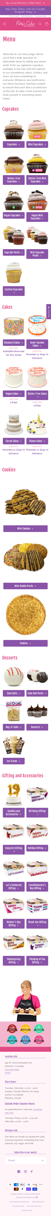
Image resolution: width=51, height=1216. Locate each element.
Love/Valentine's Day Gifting (37, 887)
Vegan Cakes (12, 393)
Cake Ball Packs (35, 693)
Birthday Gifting (37, 811)
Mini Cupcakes (35, 144)
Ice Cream (12, 761)
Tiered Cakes (12, 441)
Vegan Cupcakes (12, 215)
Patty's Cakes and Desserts (29, 1194)
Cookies (24, 643)
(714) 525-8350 (40, 16)
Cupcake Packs (12, 252)
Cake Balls (12, 693)
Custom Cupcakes (14, 289)
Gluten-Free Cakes (37, 393)
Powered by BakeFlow (26, 1197)
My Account (14, 16)
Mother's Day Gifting (14, 924)
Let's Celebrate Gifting (14, 887)
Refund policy (38, 1202)
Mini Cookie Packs (24, 586)
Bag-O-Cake (12, 727)
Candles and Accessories (13, 813)
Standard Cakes (12, 342)
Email (8, 1073)
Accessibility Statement (19, 1202)
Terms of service (34, 1206)
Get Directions (27, 16)
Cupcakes (12, 144)
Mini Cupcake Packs (37, 254)
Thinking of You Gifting (37, 961)
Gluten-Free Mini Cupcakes (37, 180)
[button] (4, 24)
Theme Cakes (35, 441)
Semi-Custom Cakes (37, 344)
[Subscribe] (42, 1160)
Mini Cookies (23, 528)
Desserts (35, 727)
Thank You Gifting (37, 922)
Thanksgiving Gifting (14, 961)
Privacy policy (18, 1206)
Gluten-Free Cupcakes (13, 180)
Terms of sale (27, 1210)
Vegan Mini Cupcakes (37, 217)
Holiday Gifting (35, 848)
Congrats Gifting (13, 848)
